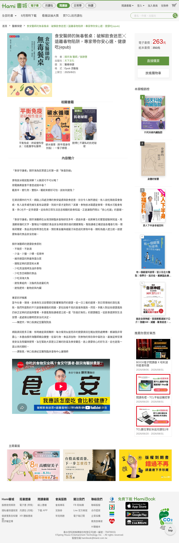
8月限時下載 (29, 15)
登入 (139, 5)
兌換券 (164, 5)
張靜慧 (83, 56)
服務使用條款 (8, 505)
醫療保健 (17, 26)
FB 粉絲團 (78, 505)
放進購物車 (153, 73)
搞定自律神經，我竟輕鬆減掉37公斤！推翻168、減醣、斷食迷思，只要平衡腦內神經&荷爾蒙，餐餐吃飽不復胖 (153, 320)
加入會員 (153, 5)
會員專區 (60, 505)
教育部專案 (97, 521)
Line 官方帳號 (80, 510)
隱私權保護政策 (10, 510)
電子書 (35, 5)
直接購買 (153, 61)
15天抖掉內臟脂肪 (153, 132)
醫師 (75, 56)
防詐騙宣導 (7, 521)
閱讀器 (63, 5)
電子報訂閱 (79, 516)
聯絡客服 (95, 505)
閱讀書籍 (126, 5)
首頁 (4, 26)
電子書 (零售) (26, 505)
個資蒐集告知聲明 (10, 517)
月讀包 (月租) (26, 510)
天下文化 (69, 60)
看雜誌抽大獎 (50, 15)
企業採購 (95, 516)
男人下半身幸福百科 (153, 225)
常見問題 (60, 516)
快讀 (90, 5)
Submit (175, 15)
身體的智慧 (153, 179)
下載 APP (43, 510)
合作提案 (95, 510)
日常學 (78, 5)
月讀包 (49, 5)
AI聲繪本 (95, 526)
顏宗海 (68, 56)
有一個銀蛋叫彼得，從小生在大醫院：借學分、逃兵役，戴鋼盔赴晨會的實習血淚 (153, 274)
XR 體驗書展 (26, 516)
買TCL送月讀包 (72, 15)
